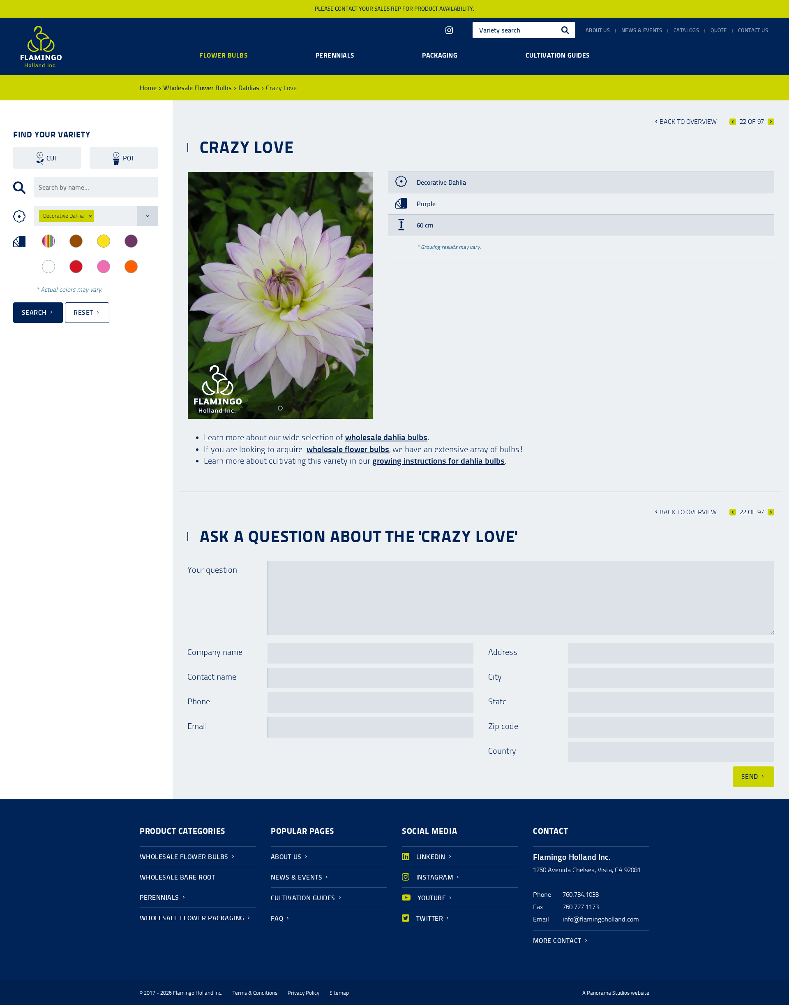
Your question (212, 570)
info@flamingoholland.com (601, 919)
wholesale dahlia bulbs (386, 437)
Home (148, 88)
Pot (128, 158)
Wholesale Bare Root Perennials (177, 887)
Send (749, 776)
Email (197, 726)
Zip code (503, 726)
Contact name (211, 677)
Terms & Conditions (255, 993)
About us (598, 30)
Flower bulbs (223, 55)
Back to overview (688, 121)
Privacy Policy (303, 993)
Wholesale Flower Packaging (192, 918)
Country (502, 751)
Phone (198, 701)
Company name (214, 652)
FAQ (277, 918)
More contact (557, 941)
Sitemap (339, 993)
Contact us (753, 30)
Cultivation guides (558, 55)
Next (771, 121)
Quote (719, 30)
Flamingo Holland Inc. (41, 46)
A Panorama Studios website (615, 993)
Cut (52, 158)
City (495, 677)
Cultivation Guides (303, 898)
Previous (732, 121)
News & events (641, 30)
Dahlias (248, 88)
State (497, 701)
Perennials (335, 55)
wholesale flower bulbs (348, 449)
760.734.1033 (581, 894)
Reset (83, 312)
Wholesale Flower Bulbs (197, 88)
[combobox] (524, 30)
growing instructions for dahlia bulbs (438, 461)
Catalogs (686, 30)
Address (502, 652)
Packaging (439, 55)
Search (34, 312)
